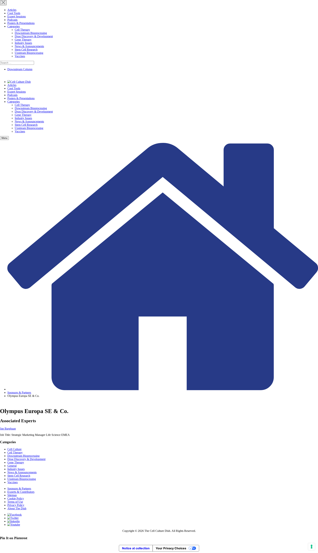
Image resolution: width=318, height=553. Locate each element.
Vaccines (20, 56)
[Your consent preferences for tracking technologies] (311, 546)
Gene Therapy (23, 39)
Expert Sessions (16, 16)
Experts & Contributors (20, 491)
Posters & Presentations (21, 23)
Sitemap (12, 495)
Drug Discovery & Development (34, 36)
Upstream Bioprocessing (29, 52)
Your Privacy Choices (171, 548)
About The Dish (16, 508)
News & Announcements (29, 46)
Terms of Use (15, 501)
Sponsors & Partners (19, 392)
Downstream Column (19, 69)
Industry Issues (23, 43)
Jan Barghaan (8, 428)
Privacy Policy (15, 505)
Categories (13, 26)
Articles (11, 9)
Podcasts (12, 19)
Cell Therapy (22, 29)
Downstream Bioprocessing (31, 33)
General (12, 465)
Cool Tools (13, 13)
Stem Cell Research (26, 49)
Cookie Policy (15, 498)
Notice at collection (136, 548)
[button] (4, 138)
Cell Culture (14, 449)
